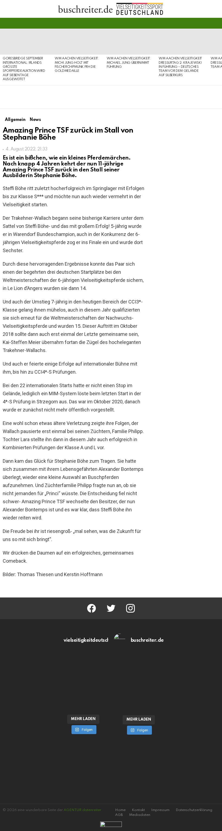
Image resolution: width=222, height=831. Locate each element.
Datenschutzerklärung (194, 810)
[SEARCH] (216, 23)
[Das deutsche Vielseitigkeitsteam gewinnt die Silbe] (83, 696)
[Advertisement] (186, 510)
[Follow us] (207, 23)
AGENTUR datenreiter (82, 810)
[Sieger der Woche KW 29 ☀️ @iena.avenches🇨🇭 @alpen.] (139, 697)
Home (120, 810)
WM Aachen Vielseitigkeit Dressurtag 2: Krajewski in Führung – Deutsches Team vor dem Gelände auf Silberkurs (180, 67)
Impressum (160, 810)
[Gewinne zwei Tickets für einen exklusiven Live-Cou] (139, 668)
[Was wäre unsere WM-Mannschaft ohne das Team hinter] (83, 668)
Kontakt (138, 810)
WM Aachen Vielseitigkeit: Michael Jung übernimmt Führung (129, 63)
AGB (119, 815)
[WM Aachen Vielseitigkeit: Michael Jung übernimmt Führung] (130, 42)
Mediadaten (139, 815)
